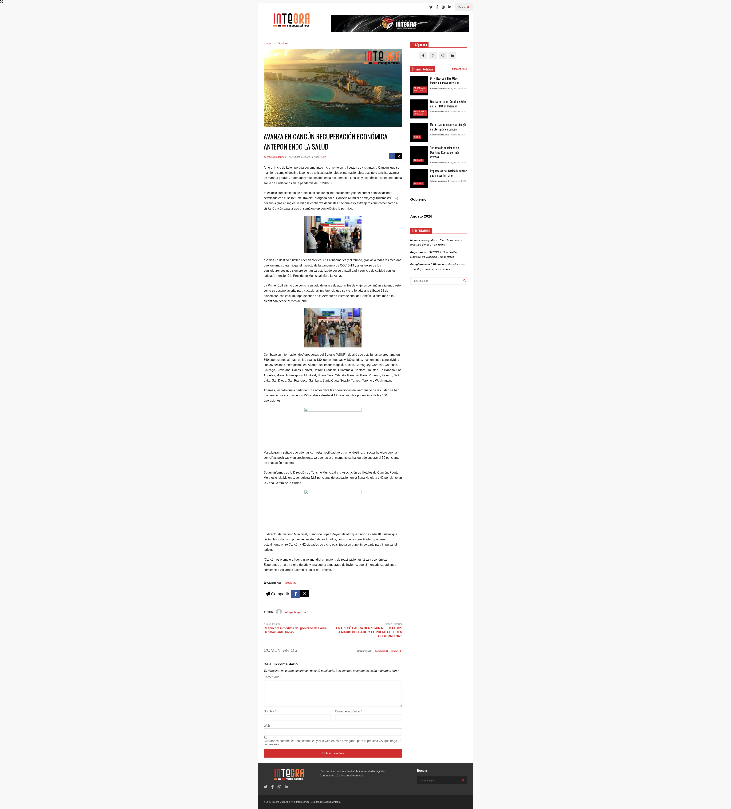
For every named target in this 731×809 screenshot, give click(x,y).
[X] (433, 55)
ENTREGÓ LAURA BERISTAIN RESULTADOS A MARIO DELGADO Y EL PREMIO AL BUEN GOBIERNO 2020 (369, 632)
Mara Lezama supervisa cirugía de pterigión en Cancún (448, 126)
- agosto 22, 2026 (457, 88)
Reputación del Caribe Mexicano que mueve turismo (448, 173)
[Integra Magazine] (291, 22)
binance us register (422, 240)
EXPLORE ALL (459, 69)
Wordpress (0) (365, 651)
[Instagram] (443, 7)
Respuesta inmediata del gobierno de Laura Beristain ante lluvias (295, 630)
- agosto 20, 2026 (457, 162)
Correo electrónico (348, 711)
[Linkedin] (449, 7)
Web (267, 725)
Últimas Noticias (422, 69)
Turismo (418, 160)
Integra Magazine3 (276, 157)
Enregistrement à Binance (427, 264)
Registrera (417, 252)
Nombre (270, 711)
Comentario (272, 677)
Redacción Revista (439, 88)
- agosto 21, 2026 (457, 111)
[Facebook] (437, 7)
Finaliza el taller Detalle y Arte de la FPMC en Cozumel (448, 103)
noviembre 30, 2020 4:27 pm (304, 157)
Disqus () (396, 651)
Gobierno (290, 582)
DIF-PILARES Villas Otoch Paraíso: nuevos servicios (444, 80)
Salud (417, 137)
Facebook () (381, 651)
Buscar (462, 7)
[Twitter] (431, 7)
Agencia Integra (332, 802)
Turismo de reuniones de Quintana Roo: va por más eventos (445, 152)
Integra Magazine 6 (439, 181)
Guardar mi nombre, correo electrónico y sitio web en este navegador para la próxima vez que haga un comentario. (332, 742)
